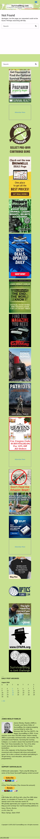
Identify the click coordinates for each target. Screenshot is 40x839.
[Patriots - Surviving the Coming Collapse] (20, 399)
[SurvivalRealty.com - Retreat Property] (20, 85)
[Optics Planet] (20, 591)
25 (13, 695)
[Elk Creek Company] (20, 138)
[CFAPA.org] (20, 638)
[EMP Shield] (20, 527)
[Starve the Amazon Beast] (20, 480)
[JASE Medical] (20, 614)
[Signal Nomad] (20, 365)
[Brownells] (20, 177)
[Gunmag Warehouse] (20, 330)
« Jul (3, 701)
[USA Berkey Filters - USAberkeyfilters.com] (20, 504)
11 (13, 691)
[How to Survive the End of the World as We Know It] (20, 296)
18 (13, 693)
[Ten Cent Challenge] (20, 661)
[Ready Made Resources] (20, 216)
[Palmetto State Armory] (20, 256)
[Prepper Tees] (20, 568)
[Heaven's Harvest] (20, 434)
